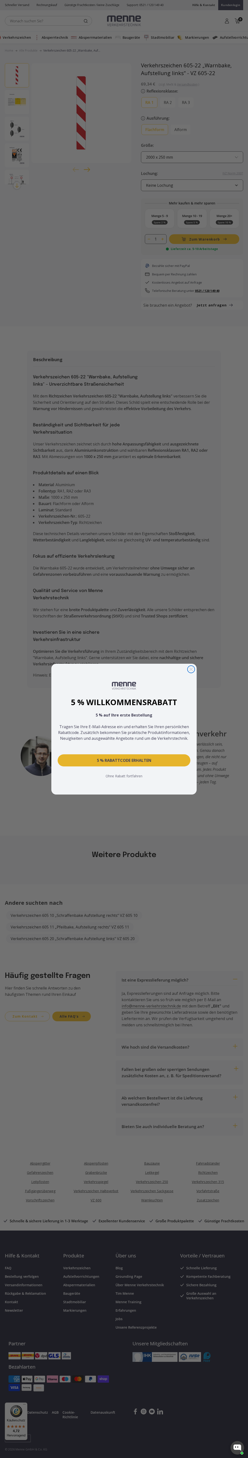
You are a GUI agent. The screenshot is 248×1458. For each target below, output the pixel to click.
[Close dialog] (191, 669)
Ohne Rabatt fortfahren (124, 776)
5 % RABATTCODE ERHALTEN (124, 760)
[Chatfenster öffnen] (237, 1448)
